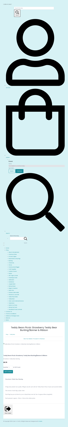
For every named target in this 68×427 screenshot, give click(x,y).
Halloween (11, 280)
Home (7, 248)
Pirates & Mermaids (14, 292)
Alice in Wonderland (14, 252)
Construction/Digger (14, 267)
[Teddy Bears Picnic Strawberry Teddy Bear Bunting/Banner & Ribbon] (5, 348)
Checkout (19, 171)
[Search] (25, 238)
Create (40, 421)
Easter (10, 273)
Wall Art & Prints (13, 305)
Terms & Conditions (11, 313)
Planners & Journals (14, 294)
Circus (10, 265)
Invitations (11, 282)
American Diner (13, 254)
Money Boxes (12, 286)
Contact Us (9, 311)
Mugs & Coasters (13, 288)
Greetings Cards (13, 277)
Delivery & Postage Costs (12, 316)
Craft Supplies (12, 269)
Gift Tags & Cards (13, 275)
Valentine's (11, 303)
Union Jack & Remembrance (16, 301)
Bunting (11, 260)
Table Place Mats (13, 296)
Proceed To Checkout (39, 339)
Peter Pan (11, 290)
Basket (12, 171)
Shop (7, 250)
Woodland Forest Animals (15, 309)
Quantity (5, 367)
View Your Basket (27, 339)
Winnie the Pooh (13, 307)
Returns (8, 318)
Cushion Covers (13, 271)
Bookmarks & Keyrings (14, 258)
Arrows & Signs (12, 256)
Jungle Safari (12, 284)
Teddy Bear (12, 299)
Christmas (11, 263)
